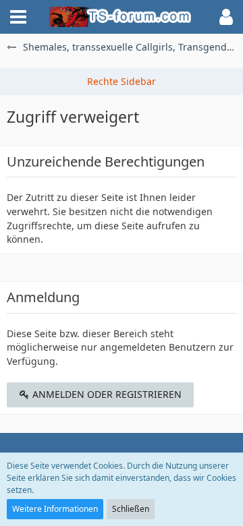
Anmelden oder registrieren (106, 394)
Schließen (130, 509)
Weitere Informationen (55, 509)
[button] (18, 17)
